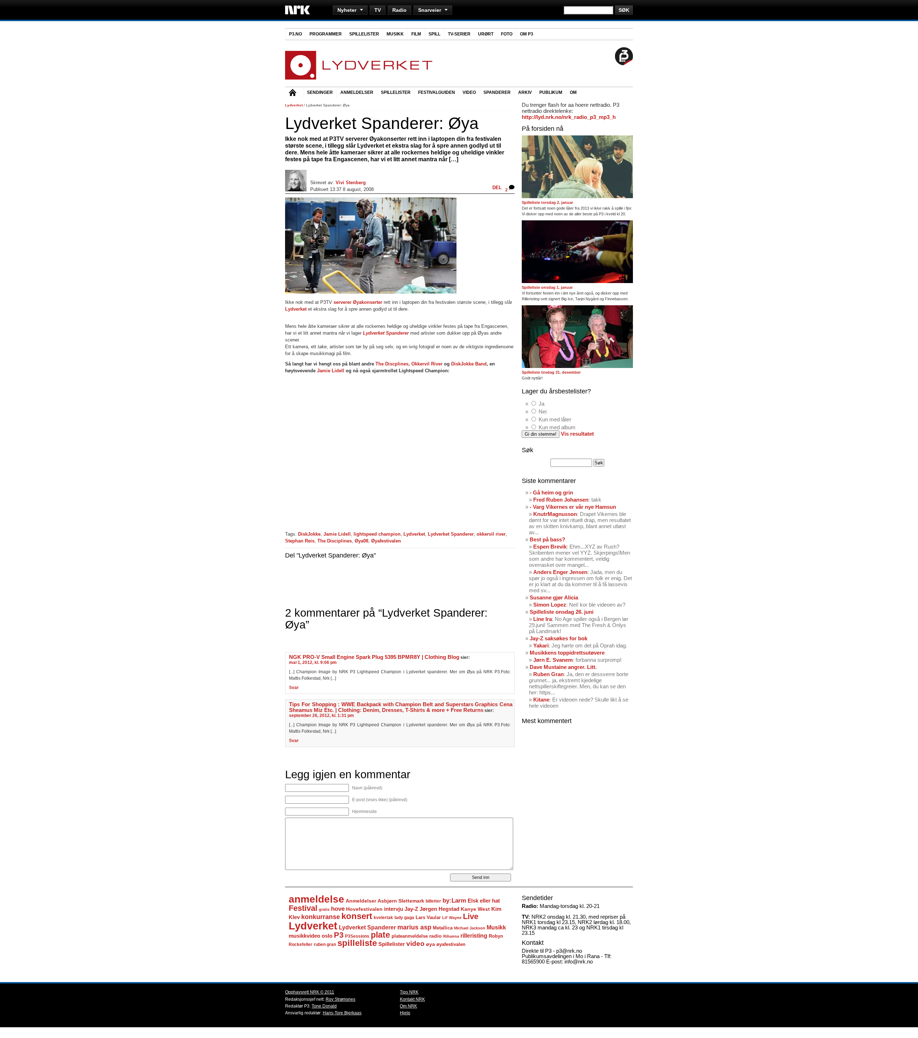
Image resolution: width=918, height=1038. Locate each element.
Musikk (395, 34)
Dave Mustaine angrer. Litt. (563, 667)
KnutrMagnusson (555, 514)
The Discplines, (392, 364)
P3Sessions (357, 936)
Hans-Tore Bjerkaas (342, 1012)
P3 (339, 935)
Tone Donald (324, 1006)
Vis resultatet (577, 434)
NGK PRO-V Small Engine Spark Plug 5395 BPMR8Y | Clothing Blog (374, 657)
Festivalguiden (436, 92)
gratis (324, 909)
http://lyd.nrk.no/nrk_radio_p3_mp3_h (569, 117)
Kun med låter (555, 419)
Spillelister (364, 34)
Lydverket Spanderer (451, 534)
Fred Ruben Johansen (560, 500)
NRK (297, 9)
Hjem (294, 93)
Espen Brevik (550, 547)
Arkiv (525, 92)
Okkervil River (427, 364)
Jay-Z (411, 909)
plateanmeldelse (410, 936)
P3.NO (295, 34)
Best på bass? (547, 539)
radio (435, 936)
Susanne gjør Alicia (554, 597)
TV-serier (459, 34)
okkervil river (491, 534)
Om (573, 92)
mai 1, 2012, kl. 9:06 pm (313, 662)
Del (497, 187)
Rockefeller (300, 944)
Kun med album (557, 427)
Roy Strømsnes (340, 999)
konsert (356, 916)
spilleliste (357, 943)
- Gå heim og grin (551, 492)
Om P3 (526, 34)
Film (416, 34)
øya (430, 944)
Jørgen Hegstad (439, 909)
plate (380, 935)
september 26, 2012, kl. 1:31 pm (321, 715)
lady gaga (404, 917)
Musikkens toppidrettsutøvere (567, 653)
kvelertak (383, 917)
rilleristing (473, 935)
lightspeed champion (377, 534)
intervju (393, 909)
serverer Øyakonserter (357, 302)
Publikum (550, 92)
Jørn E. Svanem (553, 660)
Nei (542, 411)
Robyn (496, 936)
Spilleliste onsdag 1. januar (547, 287)
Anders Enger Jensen (560, 572)
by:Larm (454, 900)
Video (469, 92)
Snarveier (429, 10)
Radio (399, 10)
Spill (434, 34)
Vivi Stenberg (351, 182)
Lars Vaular (428, 917)
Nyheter (346, 10)
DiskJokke (309, 534)
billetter (433, 901)
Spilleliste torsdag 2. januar (547, 202)
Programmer (325, 34)
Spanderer (497, 92)
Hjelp (405, 1012)
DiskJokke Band (469, 364)
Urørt (485, 34)
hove (338, 908)
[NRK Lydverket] (358, 78)
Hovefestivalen (364, 909)
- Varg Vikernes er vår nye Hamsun (573, 507)
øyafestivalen (450, 944)
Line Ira (542, 619)
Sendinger (320, 92)
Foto (506, 34)
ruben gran (325, 944)
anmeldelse (316, 899)
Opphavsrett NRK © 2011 (309, 992)
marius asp (414, 927)
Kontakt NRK (412, 999)
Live (470, 916)
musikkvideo (304, 936)
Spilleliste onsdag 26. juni (561, 612)
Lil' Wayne (452, 917)
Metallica (443, 928)
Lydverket (294, 105)
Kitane (541, 700)
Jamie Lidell (330, 370)
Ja (541, 404)
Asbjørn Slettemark (401, 901)
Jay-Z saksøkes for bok (558, 638)
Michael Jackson (469, 928)
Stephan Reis (299, 541)
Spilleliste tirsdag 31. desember (551, 372)
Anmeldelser (356, 92)
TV (377, 10)
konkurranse (320, 916)
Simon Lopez (549, 605)
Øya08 (361, 541)
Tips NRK (409, 992)
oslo (327, 936)
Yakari (541, 645)
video (415, 943)
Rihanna (451, 936)
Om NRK (408, 1006)
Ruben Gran (548, 674)
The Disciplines (334, 541)
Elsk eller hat (484, 901)
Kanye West (475, 909)
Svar (294, 687)
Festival (303, 908)
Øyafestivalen (386, 541)
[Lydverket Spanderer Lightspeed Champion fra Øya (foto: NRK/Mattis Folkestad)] (370, 292)
